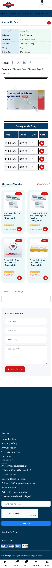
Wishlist (15, 563)
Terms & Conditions (11, 452)
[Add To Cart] (19, 229)
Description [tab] (7, 292)
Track (47, 565)
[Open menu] (49, 5)
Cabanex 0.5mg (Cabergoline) (16, 470)
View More (42, 184)
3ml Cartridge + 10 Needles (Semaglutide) (12, 215)
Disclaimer (6, 456)
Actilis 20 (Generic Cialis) (14, 492)
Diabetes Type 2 (28, 13)
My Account (7, 406)
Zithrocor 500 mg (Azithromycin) (18, 483)
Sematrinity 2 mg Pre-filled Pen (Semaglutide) (11, 262)
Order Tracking (8, 439)
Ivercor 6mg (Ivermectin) (14, 465)
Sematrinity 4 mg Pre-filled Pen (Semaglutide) (37, 262)
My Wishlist (7, 423)
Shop (3, 414)
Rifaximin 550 (8, 487)
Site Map (5, 419)
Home (5, 13)
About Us (6, 397)
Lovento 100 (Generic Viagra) (16, 496)
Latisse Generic (9, 474)
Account (36, 565)
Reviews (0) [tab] (18, 292)
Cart (25, 563)
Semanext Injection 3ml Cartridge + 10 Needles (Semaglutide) (38, 217)
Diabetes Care (15, 13)
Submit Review (16, 369)
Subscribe (26, 523)
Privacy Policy (8, 447)
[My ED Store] (8, 5)
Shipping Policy (9, 443)
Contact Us (6, 401)
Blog (3, 410)
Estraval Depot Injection (13, 478)
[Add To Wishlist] (49, 23)
